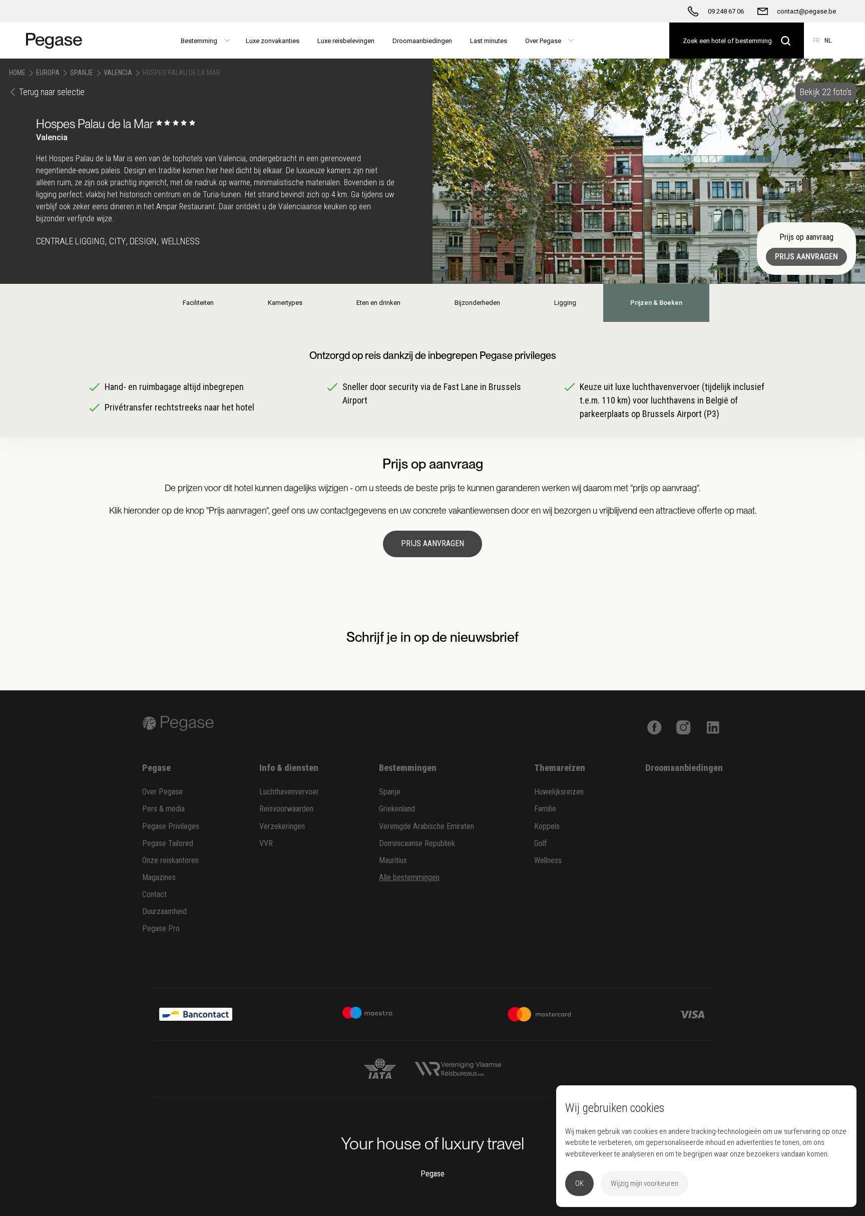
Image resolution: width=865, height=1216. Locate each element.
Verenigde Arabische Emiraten (426, 826)
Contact (154, 894)
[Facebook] (654, 726)
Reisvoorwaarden (286, 809)
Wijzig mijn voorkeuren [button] (644, 1183)
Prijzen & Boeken (656, 302)
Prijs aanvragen (806, 256)
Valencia (118, 73)
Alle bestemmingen (409, 877)
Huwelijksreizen (559, 791)
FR (816, 40)
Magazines (159, 877)
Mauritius (393, 860)
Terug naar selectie (52, 92)
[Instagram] (683, 726)
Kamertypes (285, 302)
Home (17, 73)
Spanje (81, 73)
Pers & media (163, 809)
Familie (545, 809)
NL (827, 40)
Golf (540, 843)
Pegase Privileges (170, 826)
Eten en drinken (378, 302)
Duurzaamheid (164, 911)
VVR (266, 843)
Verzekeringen (282, 826)
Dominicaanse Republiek (417, 843)
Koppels (547, 826)
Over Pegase (162, 791)
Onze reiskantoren (170, 860)
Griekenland (397, 809)
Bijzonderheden (477, 302)
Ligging (565, 302)
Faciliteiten (198, 302)
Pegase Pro (161, 928)
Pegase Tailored (167, 843)
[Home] (58, 41)
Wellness (548, 860)
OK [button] (579, 1183)
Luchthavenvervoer (289, 791)
